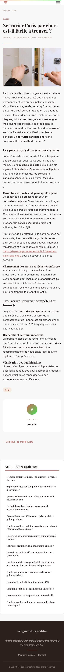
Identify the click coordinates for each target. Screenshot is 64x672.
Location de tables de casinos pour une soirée (30, 588)
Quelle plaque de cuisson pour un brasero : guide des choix (29, 574)
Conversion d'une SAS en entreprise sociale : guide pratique (30, 518)
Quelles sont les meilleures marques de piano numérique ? (30, 604)
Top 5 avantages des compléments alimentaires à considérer (31, 488)
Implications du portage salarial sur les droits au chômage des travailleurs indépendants (30, 564)
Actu (14, 10)
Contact (42, 655)
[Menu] (58, 2)
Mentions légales (26, 655)
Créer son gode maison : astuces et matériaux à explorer (31, 537)
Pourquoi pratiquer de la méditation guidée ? (30, 545)
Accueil (6, 10)
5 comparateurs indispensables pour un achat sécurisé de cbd (30, 498)
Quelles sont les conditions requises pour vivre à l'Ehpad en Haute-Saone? (32, 528)
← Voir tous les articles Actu (18, 441)
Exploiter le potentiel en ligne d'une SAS (28, 582)
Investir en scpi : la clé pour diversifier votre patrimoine (30, 554)
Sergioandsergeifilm (32, 631)
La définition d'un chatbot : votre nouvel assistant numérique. (27, 508)
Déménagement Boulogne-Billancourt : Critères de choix (32, 478)
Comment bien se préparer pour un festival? (30, 595)
